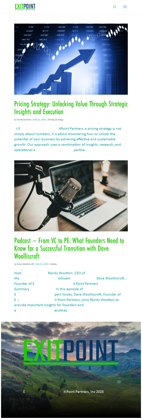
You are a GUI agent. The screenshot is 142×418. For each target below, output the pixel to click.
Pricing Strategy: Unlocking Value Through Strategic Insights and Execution (71, 108)
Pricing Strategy (55, 119)
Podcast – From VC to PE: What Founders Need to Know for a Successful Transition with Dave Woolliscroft (69, 248)
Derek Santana (24, 119)
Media (54, 264)
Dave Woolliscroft (25, 264)
